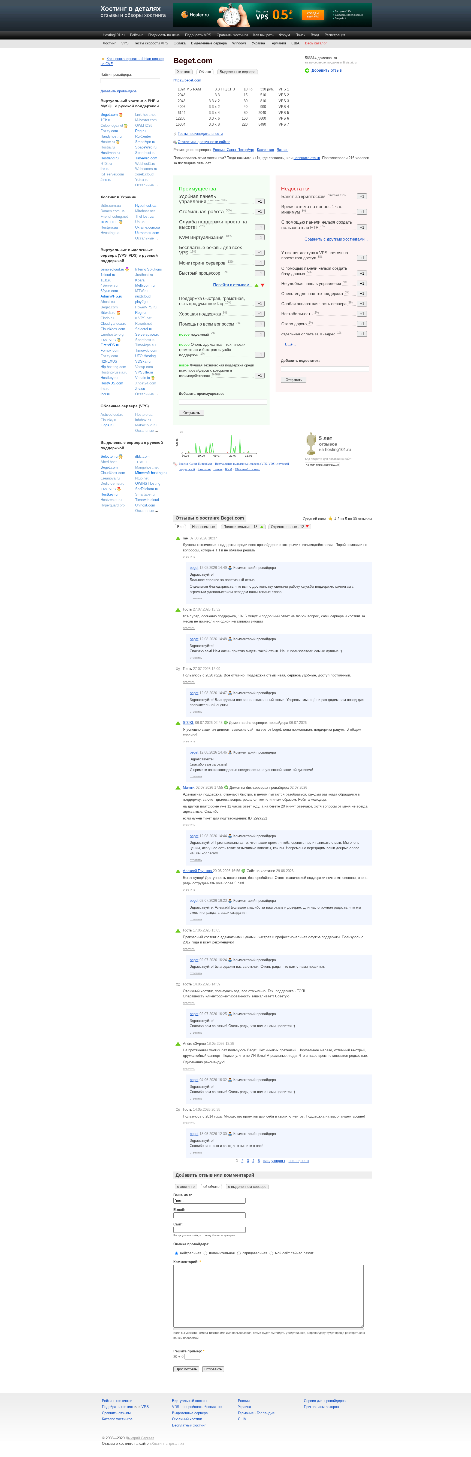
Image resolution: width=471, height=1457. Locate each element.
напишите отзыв (307, 158)
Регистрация (335, 35)
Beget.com (109, 115)
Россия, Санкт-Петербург (233, 150)
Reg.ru (140, 131)
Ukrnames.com (147, 233)
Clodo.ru (107, 318)
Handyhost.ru (111, 136)
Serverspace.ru (147, 334)
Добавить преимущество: (201, 393)
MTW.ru (141, 291)
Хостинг (109, 43)
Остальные (144, 185)
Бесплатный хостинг (189, 1425)
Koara (139, 280)
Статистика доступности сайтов (204, 142)
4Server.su (109, 285)
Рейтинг (136, 35)
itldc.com (142, 456)
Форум (284, 35)
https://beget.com (187, 80)
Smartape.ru (145, 494)
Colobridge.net (112, 125)
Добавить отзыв (327, 70)
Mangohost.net (147, 467)
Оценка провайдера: (191, 1244)
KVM (228, 469)
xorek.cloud (144, 174)
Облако (205, 72)
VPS (125, 43)
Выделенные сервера (209, 43)
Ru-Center (143, 136)
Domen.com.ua (113, 211)
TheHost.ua (144, 216)
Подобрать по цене (164, 35)
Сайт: (178, 1224)
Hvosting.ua (110, 233)
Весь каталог (316, 43)
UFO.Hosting (145, 356)
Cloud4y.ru (109, 420)
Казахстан (265, 150)
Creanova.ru (110, 478)
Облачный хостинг (247, 469)
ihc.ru (105, 169)
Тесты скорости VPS (151, 43)
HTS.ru (106, 164)
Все (180, 527)
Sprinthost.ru (145, 153)
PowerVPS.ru (145, 307)
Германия (278, 43)
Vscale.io (142, 378)
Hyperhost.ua (145, 206)
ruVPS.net (143, 318)
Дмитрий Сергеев (140, 1438)
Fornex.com (110, 350)
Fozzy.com (109, 131)
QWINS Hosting (147, 483)
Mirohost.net (145, 211)
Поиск (300, 35)
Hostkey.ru (109, 378)
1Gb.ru (106, 120)
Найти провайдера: (116, 74)
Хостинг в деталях (131, 8)
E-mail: (179, 1210)
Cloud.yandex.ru (113, 323)
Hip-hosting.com (113, 367)
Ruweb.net (143, 323)
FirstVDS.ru (110, 345)
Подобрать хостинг (117, 1407)
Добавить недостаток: (300, 361)
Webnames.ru (146, 169)
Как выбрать (263, 35)
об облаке (211, 1187)
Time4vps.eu (145, 345)
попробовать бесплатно (202, 1407)
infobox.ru (143, 420)
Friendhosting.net (114, 216)
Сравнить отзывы (116, 1413)
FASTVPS (108, 340)
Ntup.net (142, 478)
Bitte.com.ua (111, 206)
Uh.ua (139, 222)
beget (194, 568)
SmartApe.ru (145, 142)
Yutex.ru (141, 180)
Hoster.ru (108, 142)
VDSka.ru (142, 361)
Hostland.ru (110, 158)
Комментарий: (187, 1262)
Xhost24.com (145, 383)
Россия (244, 1401)
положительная (221, 1253)
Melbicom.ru (145, 285)
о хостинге (186, 1187)
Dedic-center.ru (112, 483)
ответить (189, 556)
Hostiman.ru (110, 153)
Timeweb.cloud (147, 500)
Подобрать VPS (198, 35)
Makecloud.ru (145, 425)
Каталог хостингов (117, 1419)
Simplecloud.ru (112, 269)
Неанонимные (203, 527)
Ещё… (290, 344)
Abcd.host (109, 462)
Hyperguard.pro (113, 505)
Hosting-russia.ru (114, 372)
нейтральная (190, 1253)
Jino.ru (106, 180)
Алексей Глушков (198, 871)
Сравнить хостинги (232, 35)
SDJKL (188, 723)
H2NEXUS (109, 361)
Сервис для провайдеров (325, 1401)
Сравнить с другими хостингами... (336, 239)
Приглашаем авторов (321, 1407)
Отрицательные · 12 (287, 527)
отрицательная (254, 1253)
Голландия (265, 1413)
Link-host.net (145, 115)
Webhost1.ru (145, 164)
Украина (258, 43)
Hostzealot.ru (111, 500)
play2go (141, 302)
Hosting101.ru (114, 35)
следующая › (274, 1161)
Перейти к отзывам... (232, 285)
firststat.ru (350, 62)
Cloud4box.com (113, 329)
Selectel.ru (143, 329)
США (295, 43)
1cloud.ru (108, 275)
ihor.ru (105, 394)
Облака (180, 43)
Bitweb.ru (108, 313)
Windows (239, 43)
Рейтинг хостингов (117, 1401)
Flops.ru (107, 425)
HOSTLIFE (109, 222)
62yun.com (109, 291)
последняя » (299, 1161)
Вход (315, 35)
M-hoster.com (146, 120)
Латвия (282, 150)
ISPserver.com (112, 174)
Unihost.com (145, 505)
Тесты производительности (200, 134)
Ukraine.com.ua (147, 227)
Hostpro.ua (109, 227)
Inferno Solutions (148, 269)
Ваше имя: (182, 1195)
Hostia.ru (108, 147)
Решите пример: (188, 1351)
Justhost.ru (144, 275)
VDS (175, 1407)
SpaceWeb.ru (145, 147)
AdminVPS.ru (111, 296)
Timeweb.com (146, 158)
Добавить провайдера (119, 91)
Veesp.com (144, 367)
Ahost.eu (108, 302)
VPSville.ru (144, 372)
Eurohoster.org (112, 334)
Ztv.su (140, 389)
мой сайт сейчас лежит (293, 1253)
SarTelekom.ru (146, 489)
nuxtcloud (142, 296)
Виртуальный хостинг (190, 1401)
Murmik (189, 787)
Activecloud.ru (112, 414)
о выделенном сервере (247, 1187)
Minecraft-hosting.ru (151, 473)
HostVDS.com (112, 383)
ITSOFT (141, 462)
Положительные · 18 (241, 527)
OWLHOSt (143, 125)
